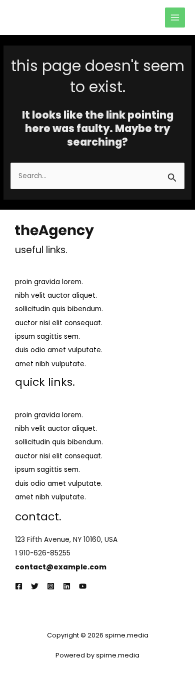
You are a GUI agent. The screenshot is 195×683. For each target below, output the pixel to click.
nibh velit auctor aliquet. (56, 295)
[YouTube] (82, 586)
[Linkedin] (66, 586)
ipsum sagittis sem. (47, 336)
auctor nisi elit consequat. (58, 323)
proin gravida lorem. (49, 282)
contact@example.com (60, 567)
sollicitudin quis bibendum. (59, 309)
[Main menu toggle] (175, 18)
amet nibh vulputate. (50, 364)
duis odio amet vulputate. (58, 350)
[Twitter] (34, 586)
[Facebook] (18, 586)
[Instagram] (50, 586)
